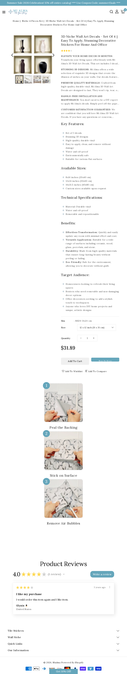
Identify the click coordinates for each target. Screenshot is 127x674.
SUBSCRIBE (90, 349)
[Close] (114, 306)
